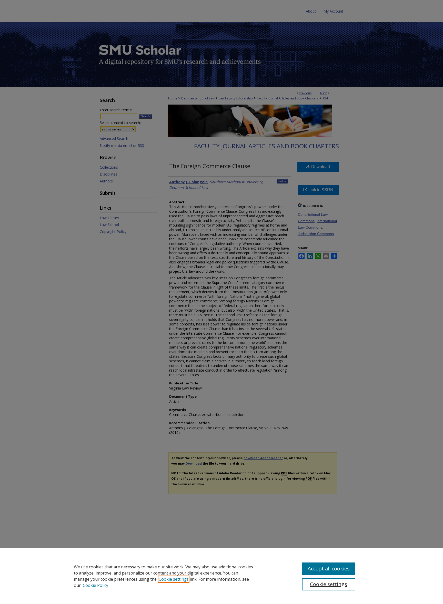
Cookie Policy (95, 585)
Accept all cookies (329, 568)
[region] (221, 576)
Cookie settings (174, 579)
